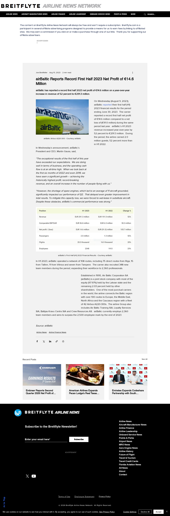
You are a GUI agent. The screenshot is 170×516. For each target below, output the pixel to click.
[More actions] (132, 72)
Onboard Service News (130, 434)
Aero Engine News (128, 448)
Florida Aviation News (130, 464)
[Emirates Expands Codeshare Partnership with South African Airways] (128, 375)
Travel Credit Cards (128, 461)
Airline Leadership (128, 431)
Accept (158, 511)
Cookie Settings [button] (129, 511)
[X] (27, 476)
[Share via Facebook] (37, 341)
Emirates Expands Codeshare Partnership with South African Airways (128, 392)
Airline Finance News (57, 332)
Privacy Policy (104, 496)
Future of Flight (126, 454)
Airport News (125, 441)
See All (144, 359)
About (122, 471)
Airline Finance (126, 428)
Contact (123, 474)
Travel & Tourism (127, 458)
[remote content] (114, 163)
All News (123, 468)
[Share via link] (56, 341)
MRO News (124, 444)
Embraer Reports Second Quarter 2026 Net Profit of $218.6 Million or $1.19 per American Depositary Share (40, 392)
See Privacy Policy (107, 511)
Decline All (145, 511)
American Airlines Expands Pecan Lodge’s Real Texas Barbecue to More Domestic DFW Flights (84, 392)
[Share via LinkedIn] (50, 341)
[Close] (166, 512)
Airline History (126, 451)
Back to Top (4, 504)
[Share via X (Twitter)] (43, 341)
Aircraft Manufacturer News (132, 424)
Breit (32, 412)
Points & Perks (126, 438)
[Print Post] (63, 341)
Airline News (41, 332)
